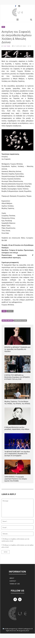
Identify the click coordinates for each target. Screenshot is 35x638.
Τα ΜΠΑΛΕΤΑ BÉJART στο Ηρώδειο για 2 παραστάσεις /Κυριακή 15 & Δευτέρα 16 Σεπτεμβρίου (17, 454)
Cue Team (7, 46)
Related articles (7, 320)
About (12, 578)
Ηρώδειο (10, 311)
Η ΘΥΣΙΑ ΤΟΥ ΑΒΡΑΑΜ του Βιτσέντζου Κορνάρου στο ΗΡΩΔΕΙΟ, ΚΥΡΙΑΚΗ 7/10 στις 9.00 (17, 377)
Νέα (3, 27)
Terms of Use (15, 584)
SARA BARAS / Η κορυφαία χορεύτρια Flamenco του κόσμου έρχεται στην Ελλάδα (15, 479)
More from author (20, 320)
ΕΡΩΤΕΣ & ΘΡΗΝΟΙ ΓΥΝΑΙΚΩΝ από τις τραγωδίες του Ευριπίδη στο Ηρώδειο (17, 349)
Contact (13, 581)
